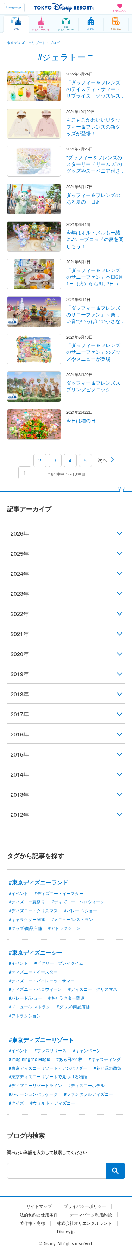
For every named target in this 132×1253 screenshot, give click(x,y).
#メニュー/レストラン (72, 919)
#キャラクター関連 (27, 919)
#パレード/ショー (80, 910)
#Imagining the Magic (29, 1059)
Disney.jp (66, 1231)
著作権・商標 (32, 1223)
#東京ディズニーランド (38, 882)
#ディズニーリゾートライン (35, 1085)
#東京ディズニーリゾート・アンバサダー (48, 1068)
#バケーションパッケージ (33, 1094)
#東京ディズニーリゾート (41, 1040)
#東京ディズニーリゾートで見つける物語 (48, 1076)
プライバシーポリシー (85, 1206)
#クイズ (16, 1103)
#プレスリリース (50, 1050)
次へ (102, 459)
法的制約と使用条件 (39, 1214)
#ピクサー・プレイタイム (58, 963)
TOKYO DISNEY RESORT (64, 7)
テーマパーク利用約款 (91, 1214)
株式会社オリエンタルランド (84, 1223)
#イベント (18, 893)
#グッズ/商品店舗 (25, 928)
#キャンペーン (87, 1050)
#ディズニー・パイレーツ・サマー (42, 980)
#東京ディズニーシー (36, 952)
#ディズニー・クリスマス (33, 910)
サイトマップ (39, 1206)
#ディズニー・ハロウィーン (78, 902)
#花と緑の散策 (107, 1068)
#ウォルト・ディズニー (52, 1103)
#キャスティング (105, 1059)
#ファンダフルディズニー (88, 1094)
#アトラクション (64, 928)
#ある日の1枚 (69, 1059)
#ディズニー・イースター (58, 893)
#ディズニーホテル (86, 1085)
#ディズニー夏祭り (27, 902)
